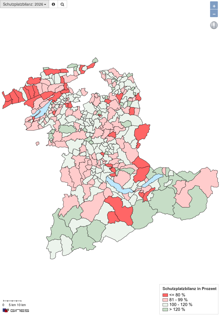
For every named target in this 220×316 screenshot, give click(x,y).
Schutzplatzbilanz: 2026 (23, 4)
